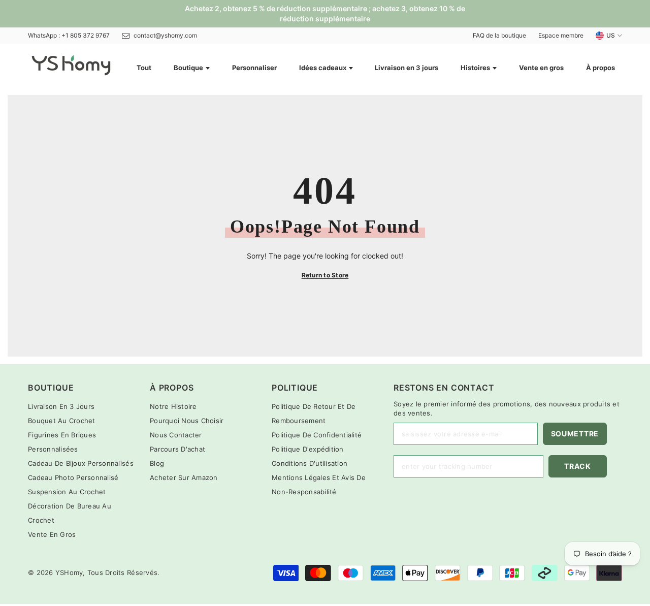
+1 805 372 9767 (85, 35)
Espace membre (560, 35)
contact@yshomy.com (165, 35)
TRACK (577, 466)
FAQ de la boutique (499, 35)
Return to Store (325, 275)
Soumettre (575, 433)
